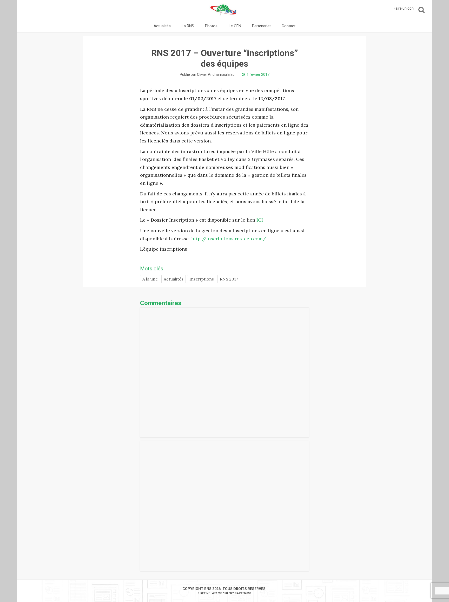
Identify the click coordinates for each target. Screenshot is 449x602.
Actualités (162, 26)
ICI (259, 220)
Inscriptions (201, 279)
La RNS (188, 26)
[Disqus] (224, 372)
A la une (150, 279)
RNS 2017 (229, 279)
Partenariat (261, 26)
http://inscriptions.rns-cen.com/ (228, 239)
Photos (211, 26)
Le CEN (235, 26)
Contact (288, 26)
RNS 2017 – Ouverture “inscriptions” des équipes (224, 58)
